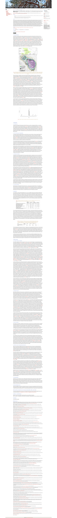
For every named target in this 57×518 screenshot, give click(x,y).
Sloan (34, 258)
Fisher (35, 315)
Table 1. (17, 200)
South (27, 265)
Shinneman (31, 88)
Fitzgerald (36, 370)
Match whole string (46, 11)
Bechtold (29, 187)
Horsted (36, 247)
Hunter (40, 370)
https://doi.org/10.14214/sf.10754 (24, 13)
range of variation (31, 27)
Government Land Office (26, 27)
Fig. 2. (18, 119)
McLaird (38, 284)
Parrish (16, 300)
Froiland (26, 129)
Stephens (31, 40)
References (7, 15)
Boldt (14, 350)
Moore (18, 260)
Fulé (13, 260)
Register (44, 13)
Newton (17, 285)
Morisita (30, 167)
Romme (18, 364)
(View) (16, 28)
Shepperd (29, 370)
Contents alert (45, 17)
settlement (18, 27)
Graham (27, 253)
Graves (28, 80)
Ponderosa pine (15, 27)
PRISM (17, 358)
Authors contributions (8, 14)
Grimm (14, 149)
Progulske (29, 247)
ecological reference (21, 27)
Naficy (16, 40)
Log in (44, 15)
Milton (35, 365)
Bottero (35, 356)
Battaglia (26, 40)
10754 (19, 13)
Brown (18, 95)
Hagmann (21, 40)
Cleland (22, 100)
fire (13, 27)
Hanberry (23, 159)
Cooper (40, 259)
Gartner (29, 299)
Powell (17, 149)
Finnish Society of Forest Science (30, 517)
